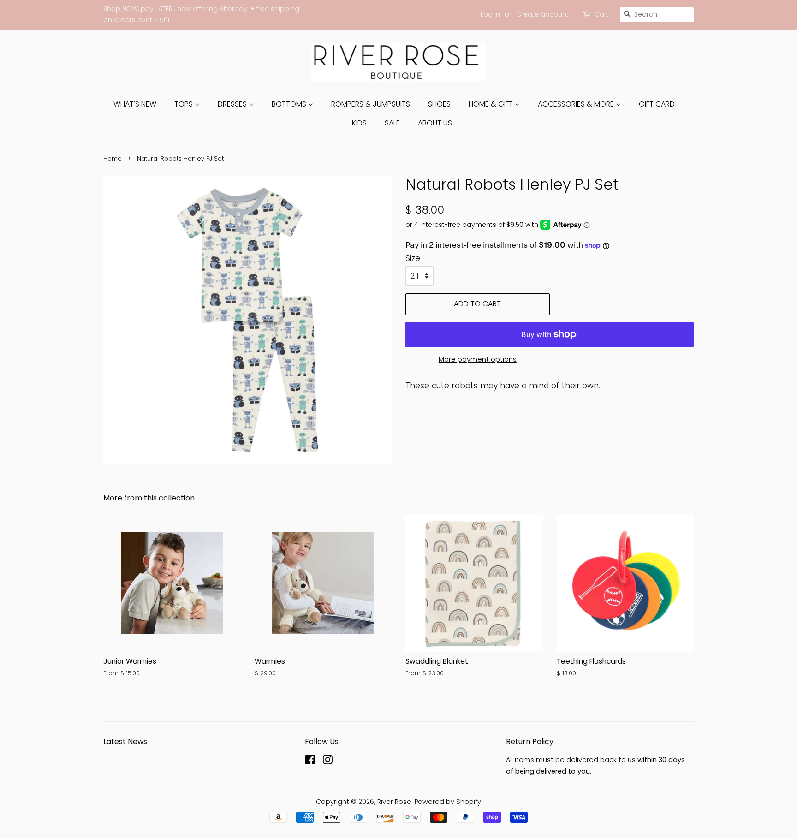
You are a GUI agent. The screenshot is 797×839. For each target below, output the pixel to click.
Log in (490, 14)
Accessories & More (577, 104)
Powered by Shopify (448, 801)
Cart (602, 14)
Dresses (233, 104)
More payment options (478, 359)
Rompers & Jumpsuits (370, 104)
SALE (392, 123)
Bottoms (290, 104)
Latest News (125, 741)
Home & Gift (492, 104)
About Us (435, 123)
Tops (184, 104)
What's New (134, 104)
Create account (542, 14)
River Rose (394, 801)
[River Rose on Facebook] (310, 761)
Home (112, 158)
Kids (359, 123)
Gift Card (657, 104)
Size (412, 258)
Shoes (439, 104)
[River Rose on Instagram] (327, 761)
